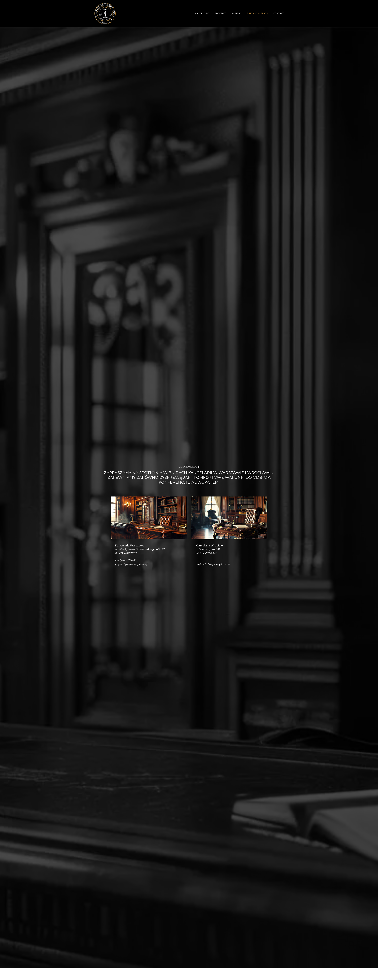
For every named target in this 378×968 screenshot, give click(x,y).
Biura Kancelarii (257, 13)
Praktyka (220, 13)
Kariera (236, 13)
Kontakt (278, 13)
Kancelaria (202, 13)
